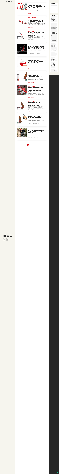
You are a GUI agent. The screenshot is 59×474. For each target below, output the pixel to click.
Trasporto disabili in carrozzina (53, 60)
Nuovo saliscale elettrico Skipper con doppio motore (35, 104)
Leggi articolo (30, 13)
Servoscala (52, 58)
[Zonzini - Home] (7, 1)
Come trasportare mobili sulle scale (54, 35)
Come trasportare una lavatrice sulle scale (53, 40)
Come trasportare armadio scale (54, 33)
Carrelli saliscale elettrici (32, 17)
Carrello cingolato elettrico (53, 20)
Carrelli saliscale (52, 17)
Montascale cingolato (53, 44)
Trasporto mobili (52, 66)
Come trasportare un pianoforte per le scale (53, 39)
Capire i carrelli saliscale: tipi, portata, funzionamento (36, 61)
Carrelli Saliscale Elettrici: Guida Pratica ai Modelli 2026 (36, 6)
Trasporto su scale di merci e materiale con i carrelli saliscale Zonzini (36, 89)
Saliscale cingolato (31, 72)
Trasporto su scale (53, 69)
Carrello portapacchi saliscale (53, 25)
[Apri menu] (3, 1)
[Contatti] (11, 1)
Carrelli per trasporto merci (54, 16)
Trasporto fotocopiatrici (53, 63)
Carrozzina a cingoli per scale (54, 31)
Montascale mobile (53, 46)
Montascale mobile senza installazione (53, 48)
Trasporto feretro (52, 62)
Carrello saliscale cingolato (54, 27)
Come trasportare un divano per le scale (54, 38)
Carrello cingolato (53, 19)
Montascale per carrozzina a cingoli (54, 50)
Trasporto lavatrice (53, 65)
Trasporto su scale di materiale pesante (53, 70)
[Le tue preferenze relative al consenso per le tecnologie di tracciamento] (57, 472)
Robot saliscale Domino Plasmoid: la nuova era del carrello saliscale (36, 48)
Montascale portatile (53, 52)
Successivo (33, 144)
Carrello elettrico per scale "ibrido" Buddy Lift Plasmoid (36, 34)
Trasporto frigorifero (53, 64)
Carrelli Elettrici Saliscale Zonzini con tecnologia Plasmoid (35, 20)
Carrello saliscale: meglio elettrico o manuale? (35, 118)
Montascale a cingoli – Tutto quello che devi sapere (36, 131)
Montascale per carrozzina (54, 7)
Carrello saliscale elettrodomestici (53, 29)
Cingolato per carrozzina (53, 32)
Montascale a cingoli (53, 43)
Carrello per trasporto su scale (53, 24)
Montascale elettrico (53, 45)
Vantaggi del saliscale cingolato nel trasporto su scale (36, 75)
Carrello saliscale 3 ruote (53, 26)
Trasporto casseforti (53, 59)
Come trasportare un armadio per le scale (53, 36)
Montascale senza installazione (53, 54)
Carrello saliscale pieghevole (54, 30)
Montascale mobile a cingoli (54, 47)
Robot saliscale (31, 45)
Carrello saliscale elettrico (53, 28)
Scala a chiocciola (53, 57)
